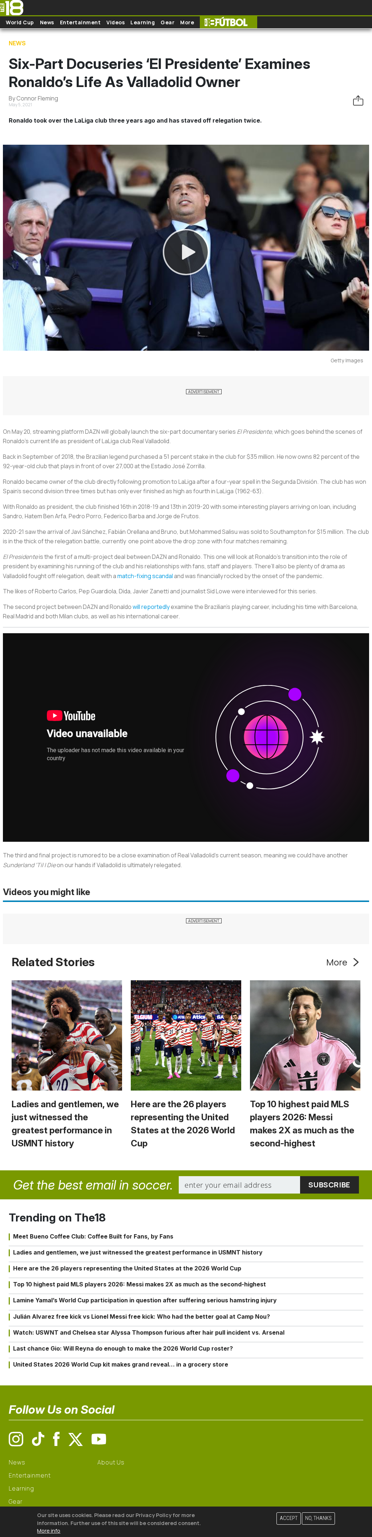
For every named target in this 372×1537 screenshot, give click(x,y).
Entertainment (80, 22)
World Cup (20, 22)
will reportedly (151, 607)
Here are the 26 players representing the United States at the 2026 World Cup (127, 1268)
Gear (167, 22)
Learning (142, 22)
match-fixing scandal (145, 576)
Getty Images (347, 360)
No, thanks (318, 1518)
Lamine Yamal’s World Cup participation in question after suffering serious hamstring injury (145, 1300)
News (47, 22)
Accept (289, 1518)
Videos (115, 22)
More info (48, 1530)
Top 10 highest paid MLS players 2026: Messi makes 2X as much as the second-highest (139, 1284)
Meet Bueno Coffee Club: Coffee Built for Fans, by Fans (93, 1236)
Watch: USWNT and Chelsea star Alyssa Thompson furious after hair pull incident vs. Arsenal (148, 1332)
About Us (111, 1462)
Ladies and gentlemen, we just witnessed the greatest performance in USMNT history (138, 1252)
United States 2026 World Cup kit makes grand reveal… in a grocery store (120, 1364)
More (187, 22)
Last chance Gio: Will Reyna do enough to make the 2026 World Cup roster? (123, 1348)
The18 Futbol (228, 22)
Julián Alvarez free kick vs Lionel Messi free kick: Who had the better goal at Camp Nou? (141, 1316)
